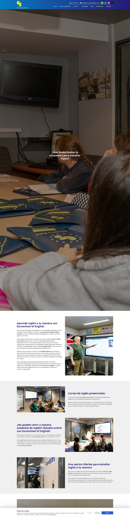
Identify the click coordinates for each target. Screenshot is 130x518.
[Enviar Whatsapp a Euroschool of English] (102, 3)
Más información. (52, 514)
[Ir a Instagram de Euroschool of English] (109, 3)
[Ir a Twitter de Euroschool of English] (112, 3)
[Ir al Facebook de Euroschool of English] (105, 3)
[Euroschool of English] (22, 4)
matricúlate (26, 369)
